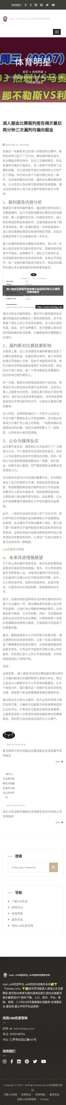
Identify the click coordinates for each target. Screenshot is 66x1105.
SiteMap (44, 1099)
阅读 (58, 762)
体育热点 (17, 907)
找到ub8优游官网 (22, 926)
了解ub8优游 (19, 901)
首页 (25, 72)
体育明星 (37, 72)
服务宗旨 (17, 919)
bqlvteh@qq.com (24, 1028)
